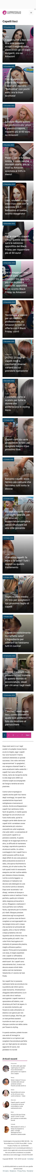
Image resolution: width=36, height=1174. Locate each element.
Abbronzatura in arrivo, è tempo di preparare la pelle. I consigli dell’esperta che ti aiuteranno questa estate (18, 1130)
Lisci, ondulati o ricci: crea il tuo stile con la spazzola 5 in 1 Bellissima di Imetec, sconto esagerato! (17, 207)
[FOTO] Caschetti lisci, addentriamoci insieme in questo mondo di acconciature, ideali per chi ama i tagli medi (18, 679)
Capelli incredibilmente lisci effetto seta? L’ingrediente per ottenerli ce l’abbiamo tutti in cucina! (18, 639)
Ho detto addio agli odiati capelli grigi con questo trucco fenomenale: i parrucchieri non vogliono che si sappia (18, 1069)
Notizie (7, 37)
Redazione (13, 1171)
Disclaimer (30, 1171)
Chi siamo (6, 1171)
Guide (6, 475)
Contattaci (30, 1159)
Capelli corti (8, 354)
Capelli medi (8, 593)
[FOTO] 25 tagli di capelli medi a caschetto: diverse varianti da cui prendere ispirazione (16, 364)
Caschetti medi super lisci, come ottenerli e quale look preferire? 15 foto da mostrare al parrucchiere (18, 718)
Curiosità (7, 554)
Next (27, 735)
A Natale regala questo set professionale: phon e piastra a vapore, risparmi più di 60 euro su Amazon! (18, 128)
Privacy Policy (21, 1171)
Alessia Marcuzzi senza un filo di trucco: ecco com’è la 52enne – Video (18, 1094)
